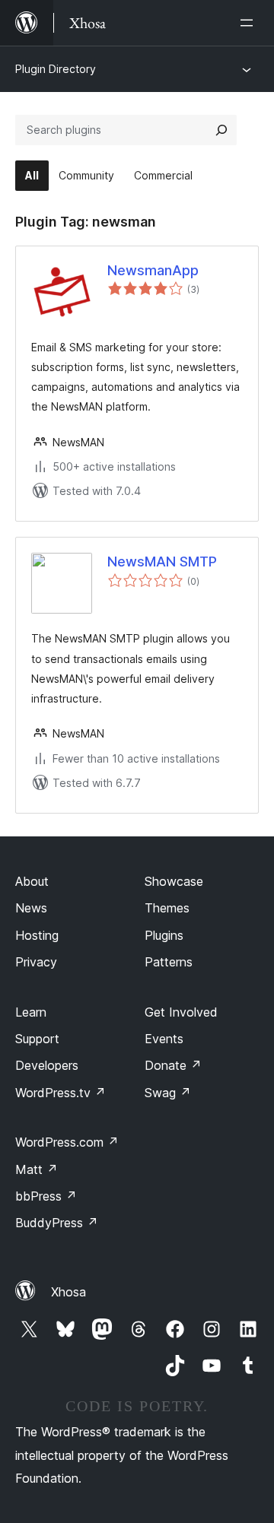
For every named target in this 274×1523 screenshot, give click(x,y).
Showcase (174, 881)
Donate (173, 1065)
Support (37, 1038)
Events (164, 1038)
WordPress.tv (60, 1092)
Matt (36, 1169)
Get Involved (181, 1012)
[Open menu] (249, 23)
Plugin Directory (55, 68)
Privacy (36, 961)
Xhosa (68, 1291)
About (32, 881)
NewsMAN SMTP (162, 562)
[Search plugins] (221, 130)
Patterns (169, 961)
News (31, 907)
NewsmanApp (153, 270)
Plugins (164, 935)
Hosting (37, 935)
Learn (30, 1012)
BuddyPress (56, 1222)
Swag (168, 1092)
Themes (167, 907)
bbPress (46, 1196)
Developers (46, 1065)
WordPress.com (67, 1142)
